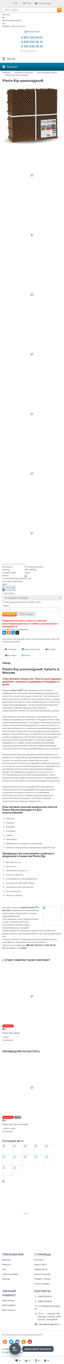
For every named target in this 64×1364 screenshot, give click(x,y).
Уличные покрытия (11, 641)
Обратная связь (10, 1274)
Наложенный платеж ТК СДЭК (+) (22, 602)
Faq (4, 1269)
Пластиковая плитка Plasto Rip (45, 639)
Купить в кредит (42, 1274)
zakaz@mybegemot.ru (48, 1324)
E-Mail (23, 947)
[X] (17, 633)
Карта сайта (40, 1264)
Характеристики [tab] (32, 649)
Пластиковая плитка (22, 639)
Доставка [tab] (11, 655)
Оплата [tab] (26, 655)
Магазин (6, 1259)
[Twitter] (11, 1341)
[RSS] (4, 1341)
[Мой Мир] (13, 633)
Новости (6, 1264)
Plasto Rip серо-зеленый (15, 1124)
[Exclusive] (32, 115)
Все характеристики (12, 581)
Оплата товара (42, 1283)
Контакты (39, 1259)
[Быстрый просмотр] (6, 1028)
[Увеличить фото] (3, 1028)
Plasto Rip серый (10, 1032)
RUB (15, 3)
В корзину (9, 614)
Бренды (6, 1278)
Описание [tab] (11, 649)
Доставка (9, 593)
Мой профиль (9, 1305)
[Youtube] (29, 1341)
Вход (28, 3)
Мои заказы (8, 1300)
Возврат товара (42, 1278)
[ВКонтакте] (4, 633)
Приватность (41, 1269)
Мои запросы (9, 1310)
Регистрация (45, 3)
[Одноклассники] (8, 633)
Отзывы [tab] (52, 649)
